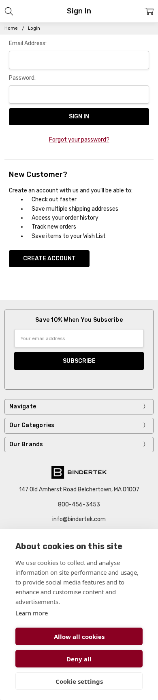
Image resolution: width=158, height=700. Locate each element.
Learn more (31, 613)
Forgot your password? (79, 139)
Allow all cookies (79, 636)
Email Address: (28, 43)
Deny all (79, 659)
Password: (22, 77)
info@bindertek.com (79, 519)
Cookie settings (79, 681)
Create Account (49, 258)
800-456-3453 (79, 504)
